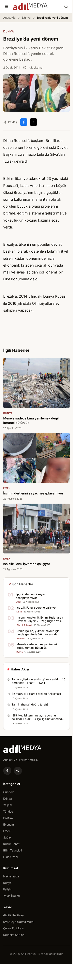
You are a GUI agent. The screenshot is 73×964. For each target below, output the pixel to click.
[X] (18, 771)
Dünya (26, 17)
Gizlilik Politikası (13, 915)
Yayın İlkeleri (11, 896)
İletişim (7, 889)
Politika (8, 818)
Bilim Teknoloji (12, 850)
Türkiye (8, 811)
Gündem (8, 792)
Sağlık (7, 837)
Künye (7, 883)
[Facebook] (7, 771)
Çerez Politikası (13, 928)
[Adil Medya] (30, 6)
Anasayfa (9, 17)
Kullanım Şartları (13, 934)
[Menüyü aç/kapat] (6, 6)
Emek (7, 831)
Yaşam (7, 805)
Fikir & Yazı (10, 857)
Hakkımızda (11, 876)
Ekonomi (8, 824)
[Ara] (66, 6)
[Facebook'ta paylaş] (23, 122)
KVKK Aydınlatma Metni (18, 921)
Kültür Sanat (11, 844)
